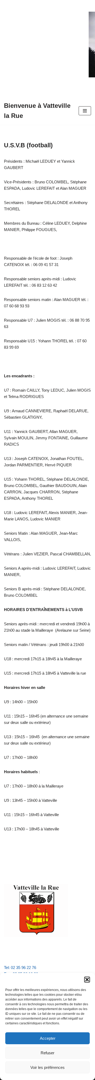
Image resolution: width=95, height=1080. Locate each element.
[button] (87, 979)
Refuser (47, 1053)
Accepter (47, 1038)
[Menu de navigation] (85, 110)
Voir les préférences (47, 1067)
